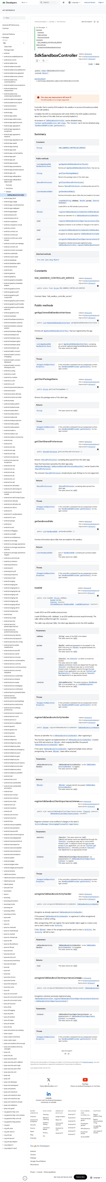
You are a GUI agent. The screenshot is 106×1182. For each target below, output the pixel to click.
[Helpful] (94, 21)
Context (74, 123)
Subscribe (80, 1177)
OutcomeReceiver (56, 604)
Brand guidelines (50, 1172)
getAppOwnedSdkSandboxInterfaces (72, 164)
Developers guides (84, 1124)
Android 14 (71, 1124)
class (63, 123)
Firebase (33, 1158)
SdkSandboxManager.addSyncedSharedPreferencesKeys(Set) (59, 466)
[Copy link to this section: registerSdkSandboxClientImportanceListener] (81, 801)
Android (33, 1116)
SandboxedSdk (46, 192)
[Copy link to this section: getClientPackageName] (60, 379)
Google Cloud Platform (38, 1161)
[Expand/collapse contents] (46, 27)
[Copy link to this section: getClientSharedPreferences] (65, 441)
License (39, 1172)
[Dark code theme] (98, 286)
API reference (8, 10)
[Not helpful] (97, 21)
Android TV (59, 1133)
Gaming (45, 1114)
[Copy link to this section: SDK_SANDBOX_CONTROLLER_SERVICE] (76, 278)
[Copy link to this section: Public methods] (55, 305)
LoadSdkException (82, 604)
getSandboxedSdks (66, 192)
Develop (51, 22)
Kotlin (91, 64)
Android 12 (71, 1131)
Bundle (82, 201)
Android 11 (71, 1134)
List (38, 164)
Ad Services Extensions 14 (91, 804)
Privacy (45, 1133)
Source (32, 1128)
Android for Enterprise (34, 1120)
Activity (58, 925)
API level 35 (88, 313)
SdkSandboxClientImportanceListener (64, 813)
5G (44, 1136)
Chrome (33, 1155)
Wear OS (58, 1120)
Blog (31, 1135)
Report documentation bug (98, 1121)
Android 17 (71, 1114)
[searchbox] (13, 18)
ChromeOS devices (59, 1124)
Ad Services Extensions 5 (91, 56)
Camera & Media (46, 1128)
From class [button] (48, 260)
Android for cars (59, 1129)
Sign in (101, 2)
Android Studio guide (86, 1119)
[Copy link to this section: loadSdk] (44, 588)
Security (33, 1125)
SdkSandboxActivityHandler (88, 216)
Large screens (60, 1116)
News (32, 1131)
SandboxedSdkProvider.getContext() (50, 126)
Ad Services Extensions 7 (91, 720)
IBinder (40, 212)
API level (4, 40)
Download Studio (84, 1132)
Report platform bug (97, 1115)
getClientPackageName (68, 173)
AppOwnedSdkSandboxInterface (43, 165)
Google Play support (97, 1127)
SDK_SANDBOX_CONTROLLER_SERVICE (72, 148)
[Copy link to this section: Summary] (48, 134)
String (39, 148)
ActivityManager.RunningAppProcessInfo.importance (56, 824)
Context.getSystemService (46, 123)
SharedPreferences (44, 182)
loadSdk (62, 201)
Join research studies (97, 1132)
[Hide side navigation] (25, 1178)
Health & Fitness (45, 1123)
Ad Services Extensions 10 (91, 590)
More (23, 2)
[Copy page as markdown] (44, 60)
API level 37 (91, 59)
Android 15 (71, 1121)
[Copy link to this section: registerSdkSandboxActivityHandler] (71, 717)
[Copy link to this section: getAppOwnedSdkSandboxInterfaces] (73, 313)
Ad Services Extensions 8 (91, 315)
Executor (96, 201)
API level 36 (87, 801)
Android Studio (89, 2)
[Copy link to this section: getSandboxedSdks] (55, 521)
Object (45, 73)
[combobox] (49, 2)
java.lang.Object (40, 79)
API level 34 (88, 54)
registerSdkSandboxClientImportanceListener (77, 221)
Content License (88, 1062)
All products (34, 1165)
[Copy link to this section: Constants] (49, 271)
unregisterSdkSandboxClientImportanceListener (78, 239)
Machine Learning (46, 1118)
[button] (13, 37)
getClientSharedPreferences (70, 182)
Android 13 (71, 1128)
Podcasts (33, 1138)
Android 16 (71, 1118)
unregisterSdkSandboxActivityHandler (74, 230)
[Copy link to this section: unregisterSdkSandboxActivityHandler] (73, 894)
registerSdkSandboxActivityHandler (73, 212)
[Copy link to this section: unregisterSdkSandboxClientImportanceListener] (83, 978)
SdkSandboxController (55, 121)
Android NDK (85, 1137)
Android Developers (41, 22)
